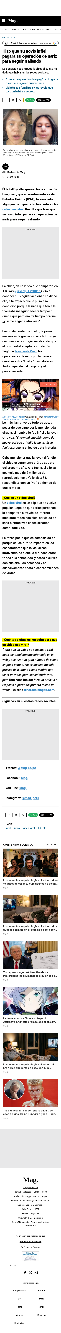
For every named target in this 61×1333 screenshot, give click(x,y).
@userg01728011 (10, 417)
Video (16, 828)
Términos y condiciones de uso (30, 1236)
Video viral (29, 828)
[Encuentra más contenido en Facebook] (5, 100)
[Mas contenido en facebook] (25, 1272)
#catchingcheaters (10, 419)
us (19, 1298)
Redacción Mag (16, 172)
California (14, 29)
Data (41, 1298)
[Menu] (5, 21)
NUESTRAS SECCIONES (30, 1283)
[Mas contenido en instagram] (36, 1272)
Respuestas (19, 1290)
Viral (8, 828)
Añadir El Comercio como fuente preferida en (31, 43)
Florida (4, 29)
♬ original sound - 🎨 (29, 419)
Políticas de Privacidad (30, 1241)
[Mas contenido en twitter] (30, 1272)
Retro (42, 1306)
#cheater (48, 417)
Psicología (46, 29)
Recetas (41, 1315)
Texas (24, 29)
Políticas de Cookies (30, 1247)
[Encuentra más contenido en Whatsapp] (19, 100)
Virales (19, 1315)
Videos (41, 1290)
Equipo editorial (30, 1187)
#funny (55, 417)
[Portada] (30, 1185)
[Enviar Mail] (4, 172)
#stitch (22, 417)
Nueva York (34, 29)
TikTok (42, 828)
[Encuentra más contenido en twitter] (12, 100)
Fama (19, 1306)
